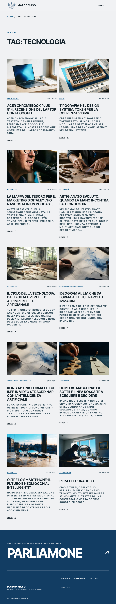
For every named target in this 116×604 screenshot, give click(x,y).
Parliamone (58, 553)
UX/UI (61, 98)
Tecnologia (13, 98)
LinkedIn (66, 578)
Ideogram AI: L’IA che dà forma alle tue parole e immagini (81, 297)
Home (10, 16)
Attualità (12, 189)
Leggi (11, 140)
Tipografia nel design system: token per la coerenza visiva (79, 109)
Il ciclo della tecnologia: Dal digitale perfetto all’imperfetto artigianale (31, 299)
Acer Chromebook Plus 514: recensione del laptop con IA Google (31, 109)
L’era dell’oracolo (76, 481)
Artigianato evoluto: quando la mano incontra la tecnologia (84, 200)
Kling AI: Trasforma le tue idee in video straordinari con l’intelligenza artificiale (31, 394)
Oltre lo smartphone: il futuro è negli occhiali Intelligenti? (29, 483)
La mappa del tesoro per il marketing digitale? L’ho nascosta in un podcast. (31, 200)
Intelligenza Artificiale (71, 286)
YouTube (93, 578)
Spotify (65, 587)
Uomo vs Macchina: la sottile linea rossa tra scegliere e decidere (81, 392)
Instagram (80, 578)
